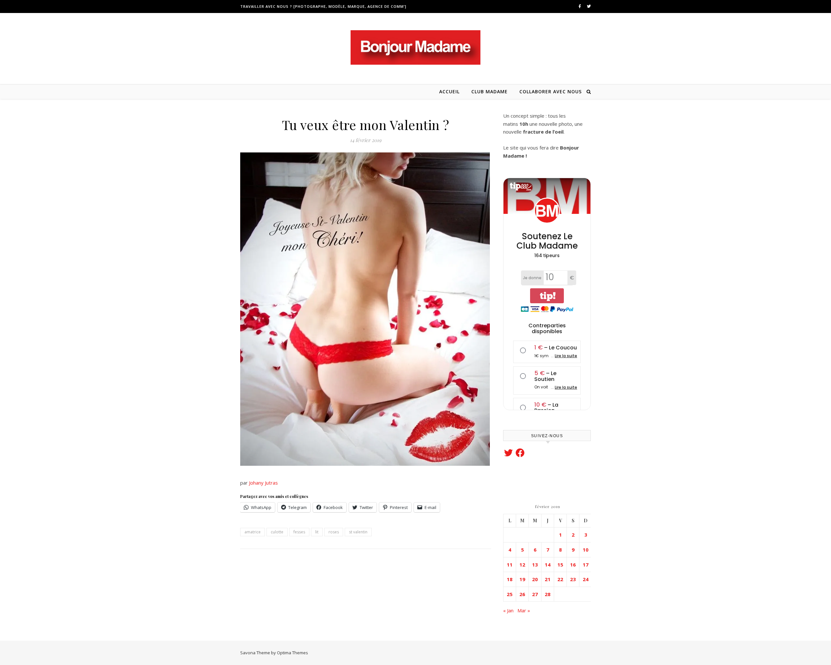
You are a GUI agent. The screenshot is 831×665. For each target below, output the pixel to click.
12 (522, 564)
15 (560, 564)
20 (535, 579)
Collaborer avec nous (550, 91)
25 (510, 594)
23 (573, 579)
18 (510, 579)
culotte (277, 532)
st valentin (358, 532)
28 (548, 594)
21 (548, 579)
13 (535, 564)
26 (522, 594)
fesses (299, 532)
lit (316, 532)
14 (548, 564)
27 (535, 594)
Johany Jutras (264, 482)
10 (586, 549)
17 (586, 564)
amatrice (252, 532)
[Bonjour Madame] (415, 47)
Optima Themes (292, 653)
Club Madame (489, 91)
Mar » (523, 610)
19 (522, 579)
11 (510, 564)
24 (586, 579)
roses (334, 532)
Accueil (449, 91)
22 (560, 579)
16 (573, 564)
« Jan (508, 610)
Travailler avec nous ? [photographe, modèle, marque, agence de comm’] (323, 6)
